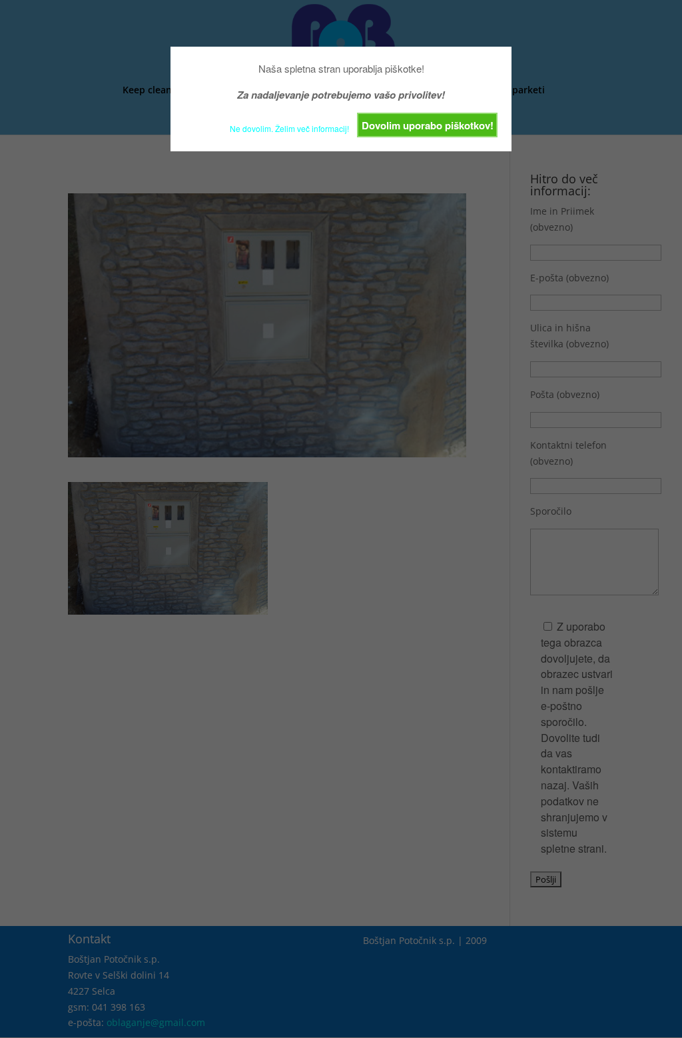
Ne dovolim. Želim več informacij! (289, 128)
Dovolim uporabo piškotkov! (428, 125)
